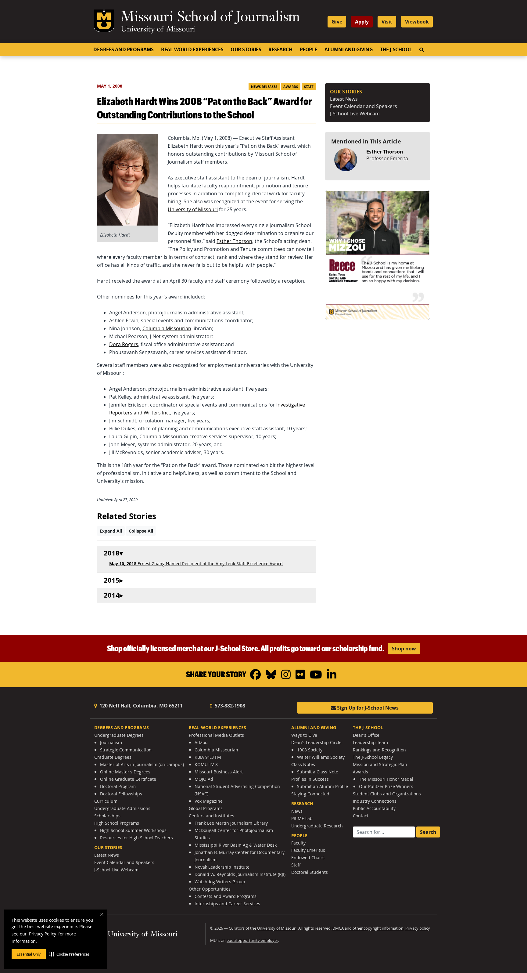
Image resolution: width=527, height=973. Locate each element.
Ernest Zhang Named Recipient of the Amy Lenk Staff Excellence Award (196, 563)
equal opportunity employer (252, 940)
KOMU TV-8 (206, 764)
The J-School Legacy (373, 757)
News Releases (264, 86)
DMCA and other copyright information (367, 928)
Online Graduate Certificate (128, 779)
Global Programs (206, 808)
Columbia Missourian (166, 328)
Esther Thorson (234, 241)
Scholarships (107, 816)
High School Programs (116, 823)
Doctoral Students (309, 872)
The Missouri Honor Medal (386, 779)
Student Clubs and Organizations (387, 794)
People (308, 49)
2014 (112, 595)
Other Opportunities (210, 889)
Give (337, 21)
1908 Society (309, 750)
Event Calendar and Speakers (363, 106)
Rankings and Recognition (379, 750)
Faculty (298, 843)
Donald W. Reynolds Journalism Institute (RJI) (240, 874)
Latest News (344, 99)
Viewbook (417, 21)
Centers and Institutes (211, 816)
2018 (112, 553)
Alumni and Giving (348, 49)
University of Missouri (158, 30)
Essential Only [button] (29, 954)
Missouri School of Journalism (210, 18)
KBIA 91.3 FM (208, 757)
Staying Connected (310, 794)
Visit (387, 21)
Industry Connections (374, 801)
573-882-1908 (229, 705)
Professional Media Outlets (216, 735)
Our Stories (246, 49)
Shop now (404, 648)
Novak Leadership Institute (222, 867)
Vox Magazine (209, 801)
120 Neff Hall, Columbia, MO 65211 (140, 705)
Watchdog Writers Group (220, 881)
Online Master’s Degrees (125, 772)
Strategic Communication (126, 750)
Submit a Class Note (317, 772)
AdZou (201, 742)
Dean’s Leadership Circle (316, 742)
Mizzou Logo (104, 21)
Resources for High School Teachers (136, 838)
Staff (309, 86)
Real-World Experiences (192, 49)
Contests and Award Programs (225, 896)
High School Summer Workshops (133, 830)
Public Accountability (374, 808)
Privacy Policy (42, 934)
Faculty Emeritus (308, 850)
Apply (362, 21)
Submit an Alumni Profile (322, 786)
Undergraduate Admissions (122, 808)
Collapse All (141, 531)
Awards (290, 86)
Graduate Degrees (112, 757)
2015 (112, 580)
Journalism (111, 742)
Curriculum (105, 801)
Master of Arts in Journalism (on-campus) (142, 764)
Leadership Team (370, 742)
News (297, 811)
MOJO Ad (204, 779)
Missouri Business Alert (219, 772)
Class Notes (303, 764)
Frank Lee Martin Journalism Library (231, 823)
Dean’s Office (366, 735)
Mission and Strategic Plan (380, 764)
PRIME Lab (302, 818)
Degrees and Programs (123, 49)
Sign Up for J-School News (367, 707)
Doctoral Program (118, 786)
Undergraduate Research (317, 826)
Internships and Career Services (227, 903)
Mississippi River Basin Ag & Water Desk (236, 845)
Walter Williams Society (321, 757)
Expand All (111, 531)
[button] (69, 954)
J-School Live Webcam (355, 113)
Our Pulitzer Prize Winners (386, 786)
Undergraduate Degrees (119, 735)
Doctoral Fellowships (121, 794)
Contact (360, 816)
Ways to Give (304, 735)
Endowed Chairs (307, 857)
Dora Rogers (123, 344)
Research (280, 49)
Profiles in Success (310, 779)
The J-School (396, 49)
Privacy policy (417, 928)
